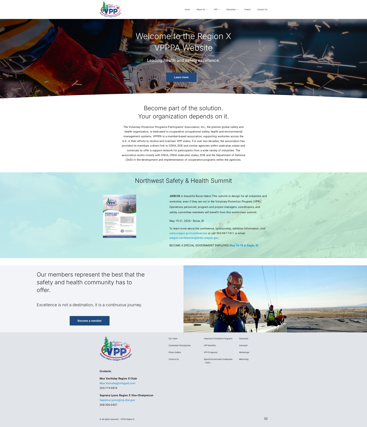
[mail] (265, 418)
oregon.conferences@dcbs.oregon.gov (193, 237)
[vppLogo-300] (110, 2)
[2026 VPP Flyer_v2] (119, 196)
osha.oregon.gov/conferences (188, 233)
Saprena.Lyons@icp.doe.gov (117, 400)
